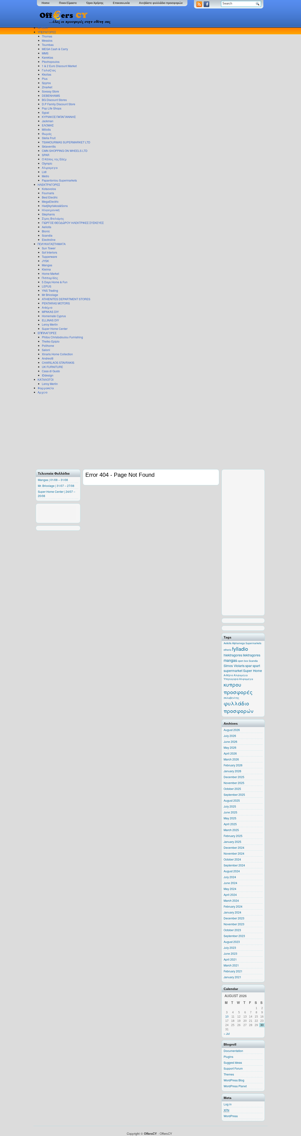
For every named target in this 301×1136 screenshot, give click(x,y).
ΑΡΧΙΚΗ (43, 28)
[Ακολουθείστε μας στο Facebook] (207, 6)
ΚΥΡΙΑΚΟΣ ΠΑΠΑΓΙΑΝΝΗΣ (59, 117)
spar (248, 665)
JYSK (45, 261)
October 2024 (232, 859)
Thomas (47, 36)
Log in (228, 1104)
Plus (45, 79)
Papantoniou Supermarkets (59, 180)
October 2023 (232, 930)
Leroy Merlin (50, 324)
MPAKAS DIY (50, 312)
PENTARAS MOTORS (56, 303)
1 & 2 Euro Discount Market (59, 66)
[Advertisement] (149, 432)
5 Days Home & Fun (54, 282)
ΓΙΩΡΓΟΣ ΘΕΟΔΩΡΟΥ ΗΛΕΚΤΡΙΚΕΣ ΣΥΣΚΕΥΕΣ (73, 223)
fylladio (240, 648)
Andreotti (47, 358)
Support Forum (233, 1068)
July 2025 (230, 806)
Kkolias (46, 74)
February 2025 (233, 836)
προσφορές (238, 691)
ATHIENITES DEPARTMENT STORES (66, 299)
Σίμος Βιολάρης (53, 218)
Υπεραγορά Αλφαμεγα (238, 679)
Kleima (46, 269)
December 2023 (234, 918)
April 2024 (230, 895)
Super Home (252, 670)
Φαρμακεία (46, 388)
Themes (229, 1074)
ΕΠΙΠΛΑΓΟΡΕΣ (47, 333)
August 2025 (232, 800)
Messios (47, 40)
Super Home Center (54, 329)
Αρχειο (43, 392)
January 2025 (232, 842)
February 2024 (233, 906)
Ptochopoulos (50, 62)
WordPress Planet (235, 1086)
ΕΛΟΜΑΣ (48, 125)
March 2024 (231, 900)
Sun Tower (48, 248)
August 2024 (232, 871)
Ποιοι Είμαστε (68, 3)
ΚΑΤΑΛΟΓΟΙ (45, 379)
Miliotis (46, 129)
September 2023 (234, 936)
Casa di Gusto (51, 371)
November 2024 (234, 853)
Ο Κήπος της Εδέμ (54, 159)
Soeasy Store (50, 91)
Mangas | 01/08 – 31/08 (53, 480)
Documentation (233, 1051)
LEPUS (46, 286)
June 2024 (230, 883)
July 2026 (230, 736)
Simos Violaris (234, 665)
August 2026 (232, 730)
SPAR (45, 155)
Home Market (50, 273)
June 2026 (230, 742)
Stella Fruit (48, 138)
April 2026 (230, 753)
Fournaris (48, 193)
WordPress (231, 1116)
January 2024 (232, 912)
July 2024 (230, 877)
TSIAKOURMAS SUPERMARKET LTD (66, 142)
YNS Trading (50, 290)
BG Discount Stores (54, 100)
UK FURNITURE (52, 367)
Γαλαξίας (49, 70)
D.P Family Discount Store (58, 104)
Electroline (48, 240)
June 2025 (230, 812)
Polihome (48, 346)
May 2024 (230, 889)
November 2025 (234, 783)
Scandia (47, 235)
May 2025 (230, 818)
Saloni (46, 350)
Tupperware (49, 257)
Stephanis (48, 214)
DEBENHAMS (51, 95)
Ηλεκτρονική (50, 210)
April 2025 (230, 824)
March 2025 (231, 830)
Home (46, 3)
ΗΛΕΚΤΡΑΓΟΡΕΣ (49, 184)
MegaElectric (50, 201)
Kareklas (47, 57)
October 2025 (232, 789)
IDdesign (47, 375)
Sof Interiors (49, 252)
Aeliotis (46, 227)
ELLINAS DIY (50, 320)
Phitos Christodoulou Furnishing (62, 337)
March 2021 (231, 965)
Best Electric (50, 197)
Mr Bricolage (50, 295)
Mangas (47, 265)
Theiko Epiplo (50, 341)
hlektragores (233, 655)
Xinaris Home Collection (57, 354)
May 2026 (230, 747)
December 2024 (234, 847)
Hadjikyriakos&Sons (55, 206)
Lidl (44, 172)
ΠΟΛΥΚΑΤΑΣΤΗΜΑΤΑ (52, 244)
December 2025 (234, 777)
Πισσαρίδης (50, 278)
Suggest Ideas (233, 1062)
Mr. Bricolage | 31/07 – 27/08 (56, 486)
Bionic (46, 231)
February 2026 (233, 765)
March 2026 (231, 759)
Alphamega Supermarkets (246, 643)
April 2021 (230, 959)
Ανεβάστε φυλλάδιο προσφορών (161, 3)
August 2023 (232, 942)
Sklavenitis (49, 146)
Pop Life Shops (51, 108)
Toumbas (48, 45)
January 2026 (232, 771)
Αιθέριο (47, 307)
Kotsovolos (49, 189)
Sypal (45, 112)
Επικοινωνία (121, 3)
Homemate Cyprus (54, 316)
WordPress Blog (234, 1080)
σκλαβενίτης (231, 697)
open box (243, 661)
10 (227, 1016)
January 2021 (232, 977)
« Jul (227, 1033)
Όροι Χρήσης (94, 3)
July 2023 (230, 948)
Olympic (47, 163)
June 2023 (230, 953)
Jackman (47, 121)
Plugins (228, 1057)
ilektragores (251, 655)
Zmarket (47, 87)
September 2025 (234, 794)
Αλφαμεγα (50, 168)
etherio (227, 649)
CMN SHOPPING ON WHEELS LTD (64, 151)
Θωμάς (47, 134)
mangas (230, 660)
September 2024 (234, 865)
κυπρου (232, 684)
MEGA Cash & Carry (55, 49)
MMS (45, 53)
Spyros (46, 83)
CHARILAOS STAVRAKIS (58, 362)
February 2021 (233, 971)
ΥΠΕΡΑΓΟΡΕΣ (47, 32)
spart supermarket (242, 668)
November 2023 (234, 924)
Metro (45, 176)
